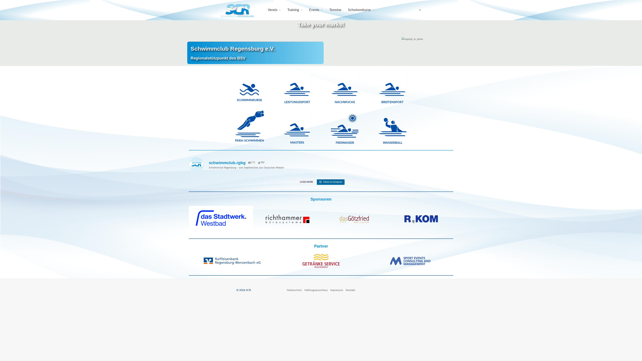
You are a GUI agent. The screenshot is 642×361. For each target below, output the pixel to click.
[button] (420, 10)
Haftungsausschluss (316, 290)
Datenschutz (294, 290)
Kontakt (350, 290)
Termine (335, 10)
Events (314, 10)
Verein (272, 10)
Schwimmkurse (359, 10)
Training (293, 10)
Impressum (336, 290)
